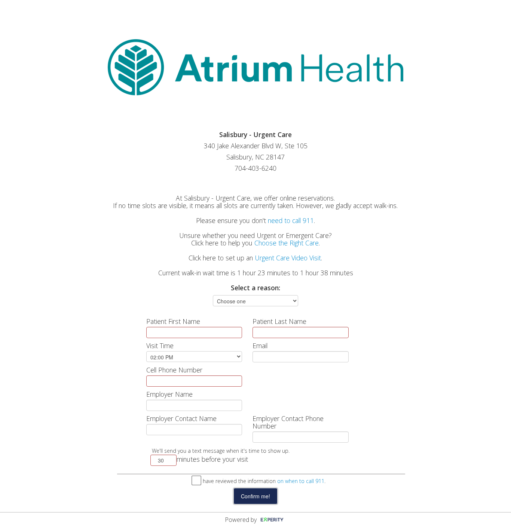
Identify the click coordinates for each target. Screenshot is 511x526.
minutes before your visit (212, 459)
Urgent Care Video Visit (288, 257)
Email (260, 345)
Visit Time (160, 345)
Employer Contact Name (181, 418)
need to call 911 (291, 220)
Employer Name (169, 394)
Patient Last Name (279, 321)
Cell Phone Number (174, 370)
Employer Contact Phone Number (288, 422)
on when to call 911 (300, 481)
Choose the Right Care (286, 242)
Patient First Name (173, 321)
